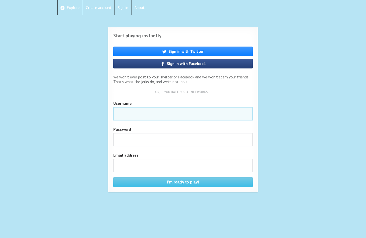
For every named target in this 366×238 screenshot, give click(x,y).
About (139, 7)
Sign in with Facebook (186, 63)
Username (122, 103)
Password (122, 129)
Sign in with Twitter (186, 51)
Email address (126, 155)
